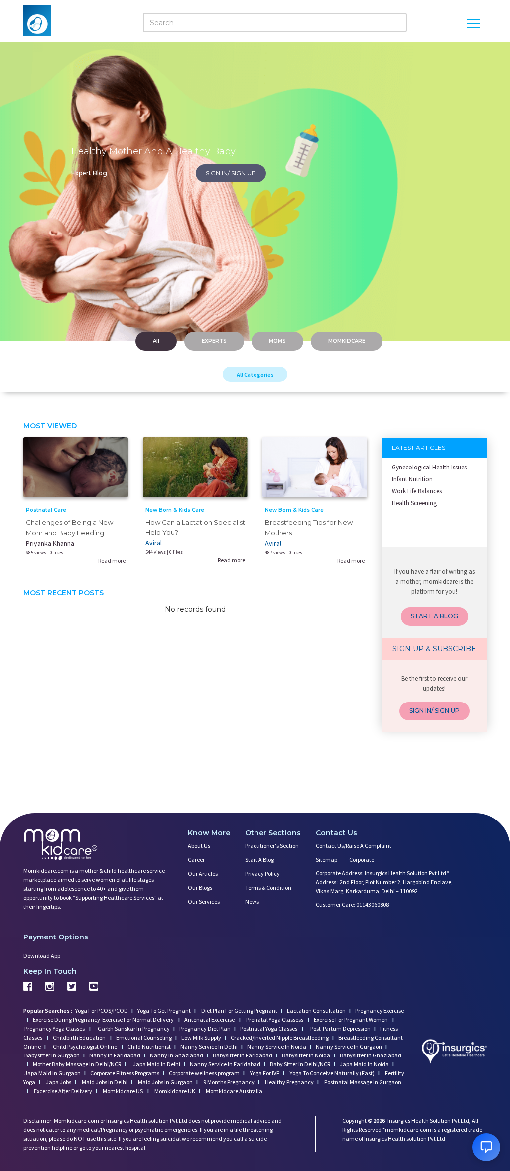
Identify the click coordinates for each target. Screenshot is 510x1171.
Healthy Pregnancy (289, 1082)
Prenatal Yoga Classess (274, 1019)
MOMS (277, 341)
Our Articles (203, 873)
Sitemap (326, 859)
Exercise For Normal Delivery (138, 1019)
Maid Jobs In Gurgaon (165, 1082)
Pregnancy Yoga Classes (55, 1028)
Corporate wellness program (204, 1073)
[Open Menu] (473, 25)
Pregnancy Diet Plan (205, 1028)
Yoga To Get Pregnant (164, 1010)
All (156, 341)
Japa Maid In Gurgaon (52, 1073)
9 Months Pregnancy (228, 1082)
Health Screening (414, 503)
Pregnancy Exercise (379, 1010)
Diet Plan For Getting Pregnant (238, 1010)
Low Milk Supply (201, 1037)
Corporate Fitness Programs (124, 1073)
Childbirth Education (80, 1037)
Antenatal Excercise (210, 1019)
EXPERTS (214, 341)
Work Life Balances (417, 491)
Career (196, 859)
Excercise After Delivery (62, 1091)
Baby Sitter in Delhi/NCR (300, 1064)
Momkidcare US (123, 1091)
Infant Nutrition (412, 479)
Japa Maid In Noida (364, 1064)
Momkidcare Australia (233, 1091)
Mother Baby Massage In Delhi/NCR (77, 1064)
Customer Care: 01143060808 (352, 904)
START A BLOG (434, 616)
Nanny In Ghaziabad (176, 1055)
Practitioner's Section (272, 845)
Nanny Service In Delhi (209, 1046)
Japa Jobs (58, 1082)
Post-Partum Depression (340, 1028)
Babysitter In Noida (306, 1055)
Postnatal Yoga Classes (269, 1028)
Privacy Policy (262, 873)
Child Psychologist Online (85, 1046)
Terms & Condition (268, 887)
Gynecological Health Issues (429, 467)
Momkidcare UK (174, 1091)
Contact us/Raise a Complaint (353, 845)
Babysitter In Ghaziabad (370, 1055)
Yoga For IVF (264, 1073)
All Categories (255, 374)
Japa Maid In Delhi (156, 1064)
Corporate (361, 859)
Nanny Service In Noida (276, 1046)
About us (199, 845)
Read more (112, 560)
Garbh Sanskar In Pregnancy (134, 1028)
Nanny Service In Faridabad (225, 1064)
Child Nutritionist (149, 1046)
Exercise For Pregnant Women (351, 1019)
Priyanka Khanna (50, 543)
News (252, 901)
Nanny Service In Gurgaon (349, 1046)
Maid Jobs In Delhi (104, 1082)
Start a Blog (259, 859)
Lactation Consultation (316, 1010)
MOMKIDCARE (346, 341)
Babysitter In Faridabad (242, 1055)
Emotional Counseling (144, 1037)
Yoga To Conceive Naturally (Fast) (332, 1073)
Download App (41, 955)
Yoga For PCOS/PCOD (101, 1010)
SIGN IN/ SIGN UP (231, 173)
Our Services (204, 901)
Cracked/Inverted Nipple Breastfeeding (280, 1037)
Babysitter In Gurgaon (52, 1055)
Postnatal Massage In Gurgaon (362, 1082)
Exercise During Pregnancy (67, 1019)
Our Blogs (200, 887)
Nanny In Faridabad (114, 1055)
